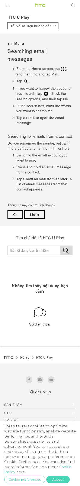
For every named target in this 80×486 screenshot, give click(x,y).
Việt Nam (43, 392)
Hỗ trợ (24, 357)
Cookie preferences (25, 480)
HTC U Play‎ (44, 357)
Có (15, 214)
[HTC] (40, 5)
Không (34, 214)
